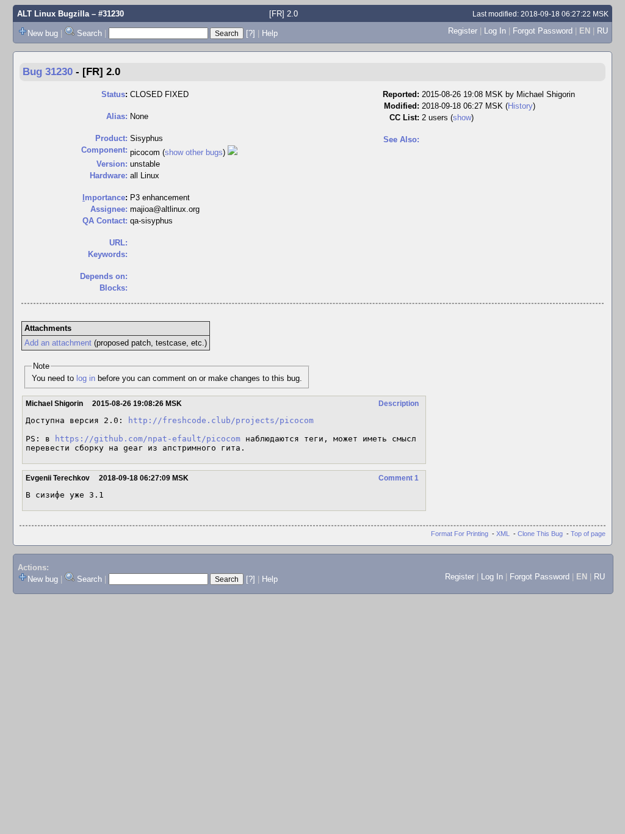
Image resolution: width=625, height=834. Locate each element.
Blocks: (113, 287)
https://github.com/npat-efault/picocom (147, 438)
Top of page (588, 533)
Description (398, 403)
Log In (495, 30)
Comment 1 (398, 478)
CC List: (404, 117)
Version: (112, 164)
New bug (42, 33)
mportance (103, 197)
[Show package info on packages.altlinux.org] (232, 152)
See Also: (401, 139)
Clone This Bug (540, 533)
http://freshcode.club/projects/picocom (221, 420)
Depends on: (104, 276)
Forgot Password (543, 30)
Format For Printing (459, 533)
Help (270, 33)
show (462, 117)
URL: (118, 242)
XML (503, 533)
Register (462, 30)
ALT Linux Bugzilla (53, 13)
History (520, 106)
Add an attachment (58, 342)
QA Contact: (105, 220)
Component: (104, 149)
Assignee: (109, 209)
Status (113, 94)
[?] (250, 33)
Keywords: (108, 254)
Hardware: (109, 175)
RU (602, 30)
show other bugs (194, 152)
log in (85, 378)
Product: (111, 138)
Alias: (117, 116)
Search (89, 33)
